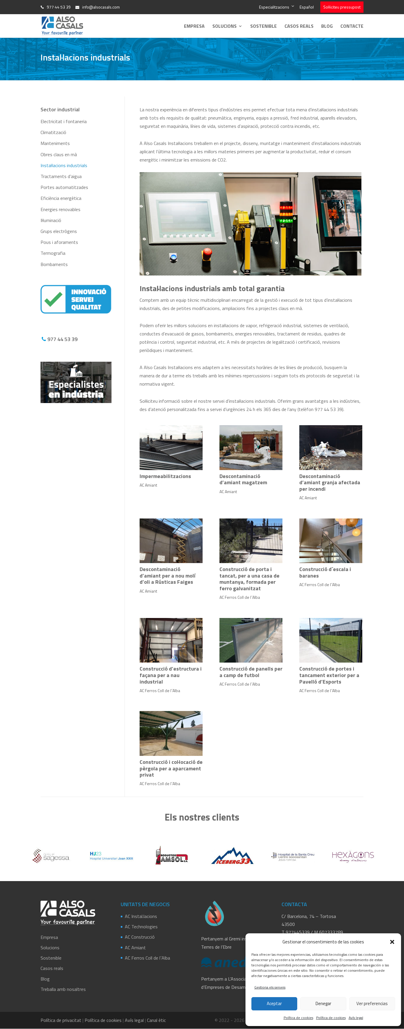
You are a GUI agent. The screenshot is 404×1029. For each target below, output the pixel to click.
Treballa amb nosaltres (63, 989)
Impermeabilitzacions (165, 476)
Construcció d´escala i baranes (325, 572)
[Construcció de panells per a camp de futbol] (251, 640)
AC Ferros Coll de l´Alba (239, 597)
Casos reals (299, 27)
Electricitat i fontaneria (64, 121)
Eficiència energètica (61, 198)
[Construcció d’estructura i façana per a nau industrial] (171, 640)
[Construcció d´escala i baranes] (331, 540)
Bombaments (54, 264)
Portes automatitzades (64, 187)
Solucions (224, 27)
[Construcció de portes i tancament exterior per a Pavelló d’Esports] (331, 640)
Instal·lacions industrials (64, 165)
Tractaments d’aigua (61, 176)
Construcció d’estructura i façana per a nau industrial (171, 675)
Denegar (323, 1003)
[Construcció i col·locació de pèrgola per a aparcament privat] (171, 733)
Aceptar (274, 1003)
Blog (327, 27)
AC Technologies (141, 926)
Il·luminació (51, 220)
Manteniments (55, 143)
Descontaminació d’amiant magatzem (243, 479)
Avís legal (356, 1017)
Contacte (351, 27)
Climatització (53, 132)
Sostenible (263, 27)
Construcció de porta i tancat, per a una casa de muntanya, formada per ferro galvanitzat (249, 578)
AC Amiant (148, 485)
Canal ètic (156, 1020)
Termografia (53, 253)
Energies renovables (60, 209)
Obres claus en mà (59, 154)
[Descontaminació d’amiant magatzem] (251, 447)
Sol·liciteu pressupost (342, 7)
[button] (392, 942)
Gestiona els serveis (269, 987)
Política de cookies (298, 1017)
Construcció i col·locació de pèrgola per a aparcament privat (171, 768)
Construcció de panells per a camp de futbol (250, 672)
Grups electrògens (59, 231)
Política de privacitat (61, 1020)
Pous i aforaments (59, 242)
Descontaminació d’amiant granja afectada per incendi (329, 482)
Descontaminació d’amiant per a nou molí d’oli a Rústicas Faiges (167, 575)
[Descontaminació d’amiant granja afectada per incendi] (331, 447)
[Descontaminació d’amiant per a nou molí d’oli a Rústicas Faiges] (171, 540)
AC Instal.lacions (141, 916)
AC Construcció (140, 936)
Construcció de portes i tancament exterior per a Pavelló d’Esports (329, 675)
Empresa (194, 27)
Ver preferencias (372, 1003)
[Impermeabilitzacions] (171, 447)
